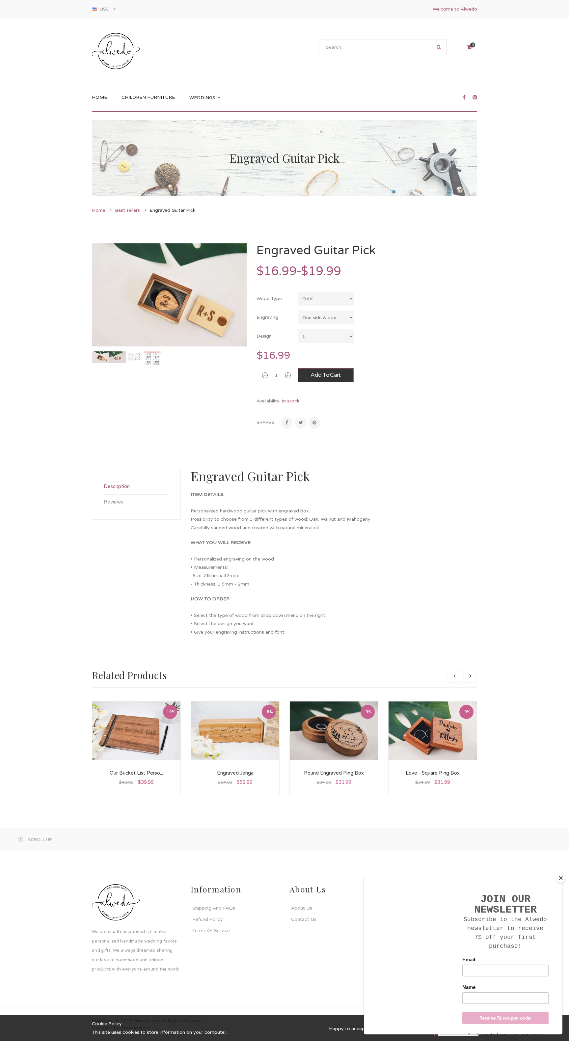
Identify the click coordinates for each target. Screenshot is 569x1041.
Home (98, 210)
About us (301, 908)
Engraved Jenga (235, 773)
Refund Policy (207, 919)
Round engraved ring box (334, 773)
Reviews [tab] (113, 502)
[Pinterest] (475, 97)
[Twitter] (301, 423)
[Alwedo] (116, 51)
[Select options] (145, 759)
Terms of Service (211, 930)
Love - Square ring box (433, 773)
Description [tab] (117, 486)
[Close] (561, 878)
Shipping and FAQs (213, 908)
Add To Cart (326, 374)
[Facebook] (464, 97)
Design (264, 336)
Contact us (303, 919)
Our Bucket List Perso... (136, 773)
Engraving (267, 317)
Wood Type (269, 298)
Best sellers (127, 210)
